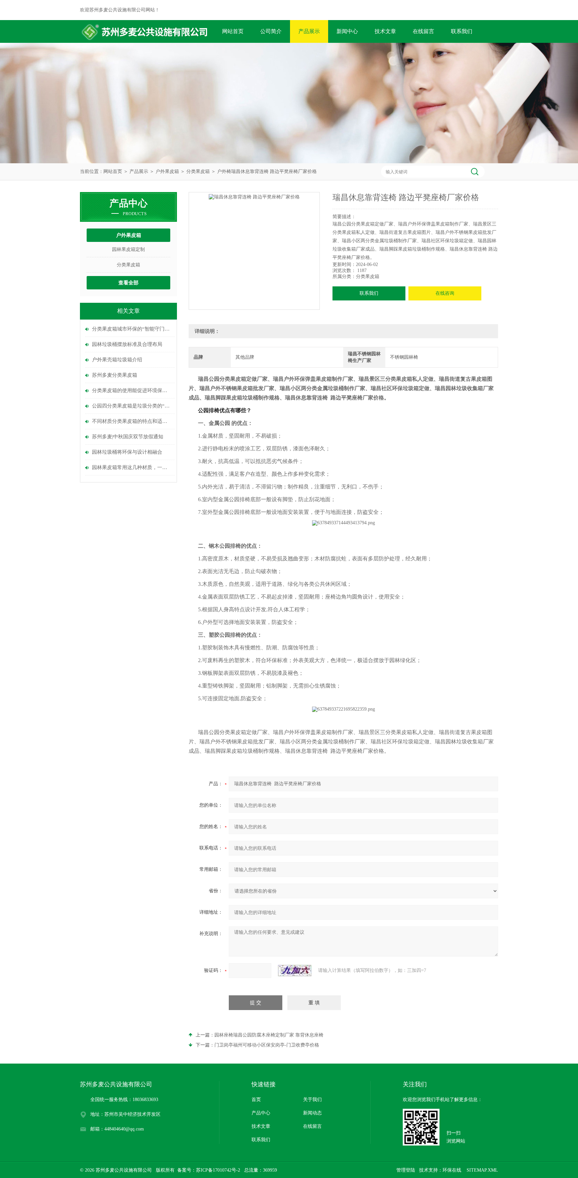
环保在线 (452, 1170)
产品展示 (309, 31)
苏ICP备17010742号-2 (218, 1170)
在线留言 (423, 31)
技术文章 (385, 31)
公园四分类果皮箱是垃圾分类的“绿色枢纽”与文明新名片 (132, 406)
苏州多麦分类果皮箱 (114, 375)
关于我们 (312, 1099)
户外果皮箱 (167, 171)
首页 (256, 1099)
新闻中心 (347, 31)
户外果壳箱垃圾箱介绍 (117, 359)
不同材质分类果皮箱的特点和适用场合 (132, 421)
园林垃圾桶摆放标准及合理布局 (127, 344)
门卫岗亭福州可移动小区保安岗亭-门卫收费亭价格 (266, 1045)
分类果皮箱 (198, 171)
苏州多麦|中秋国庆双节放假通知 (127, 436)
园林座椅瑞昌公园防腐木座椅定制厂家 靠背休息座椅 (268, 1034)
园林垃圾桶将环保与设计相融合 (127, 452)
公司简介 (271, 31)
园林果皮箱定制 (128, 249)
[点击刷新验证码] (294, 970)
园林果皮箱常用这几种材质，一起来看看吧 (132, 467)
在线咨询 (445, 293)
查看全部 (128, 282)
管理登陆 (405, 1170)
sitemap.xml (482, 1170)
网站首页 (233, 31)
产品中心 (261, 1112)
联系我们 (461, 31)
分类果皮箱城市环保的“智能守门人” (132, 329)
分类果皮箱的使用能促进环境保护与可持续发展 (132, 390)
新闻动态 (312, 1112)
